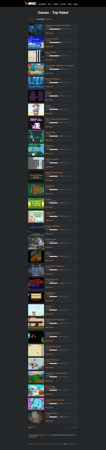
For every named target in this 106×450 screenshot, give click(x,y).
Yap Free (48, 306)
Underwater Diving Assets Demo (57, 25)
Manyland (49, 146)
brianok (49, 54)
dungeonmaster (51, 107)
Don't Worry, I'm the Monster (56, 373)
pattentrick (49, 334)
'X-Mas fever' (50, 213)
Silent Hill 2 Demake (52, 79)
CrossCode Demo (52, 39)
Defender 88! (50, 132)
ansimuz (49, 27)
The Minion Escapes (53, 346)
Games (55, 4)
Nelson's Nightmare (52, 226)
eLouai (48, 348)
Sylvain (49, 308)
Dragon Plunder (51, 413)
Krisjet (48, 94)
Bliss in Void (50, 386)
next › (72, 427)
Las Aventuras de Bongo (54, 400)
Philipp (48, 147)
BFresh (49, 321)
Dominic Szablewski (43, 443)
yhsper (48, 134)
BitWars (48, 199)
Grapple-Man (50, 293)
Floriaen (49, 254)
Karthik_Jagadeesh (51, 388)
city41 (48, 415)
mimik (48, 361)
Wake (48, 161)
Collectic (48, 92)
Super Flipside (50, 52)
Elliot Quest (49, 186)
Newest (49, 19)
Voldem (49, 214)
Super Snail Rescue (52, 333)
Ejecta (75, 4)
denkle (48, 121)
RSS (67, 443)
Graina (47, 106)
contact (51, 443)
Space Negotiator (52, 360)
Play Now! (49, 33)
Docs (49, 4)
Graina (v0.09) (50, 239)
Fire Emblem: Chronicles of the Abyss (59, 65)
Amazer (48, 253)
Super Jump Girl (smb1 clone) (56, 119)
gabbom (49, 401)
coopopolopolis (50, 281)
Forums (63, 4)
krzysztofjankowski (51, 201)
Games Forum (46, 435)
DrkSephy (49, 67)
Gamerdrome (50, 294)
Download (42, 4)
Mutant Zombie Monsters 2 (55, 320)
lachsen (49, 40)
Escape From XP (51, 279)
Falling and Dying (52, 159)
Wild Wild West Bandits (54, 172)
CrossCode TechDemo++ (54, 266)
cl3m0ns (49, 228)
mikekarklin (50, 375)
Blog (69, 4)
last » (76, 427)
